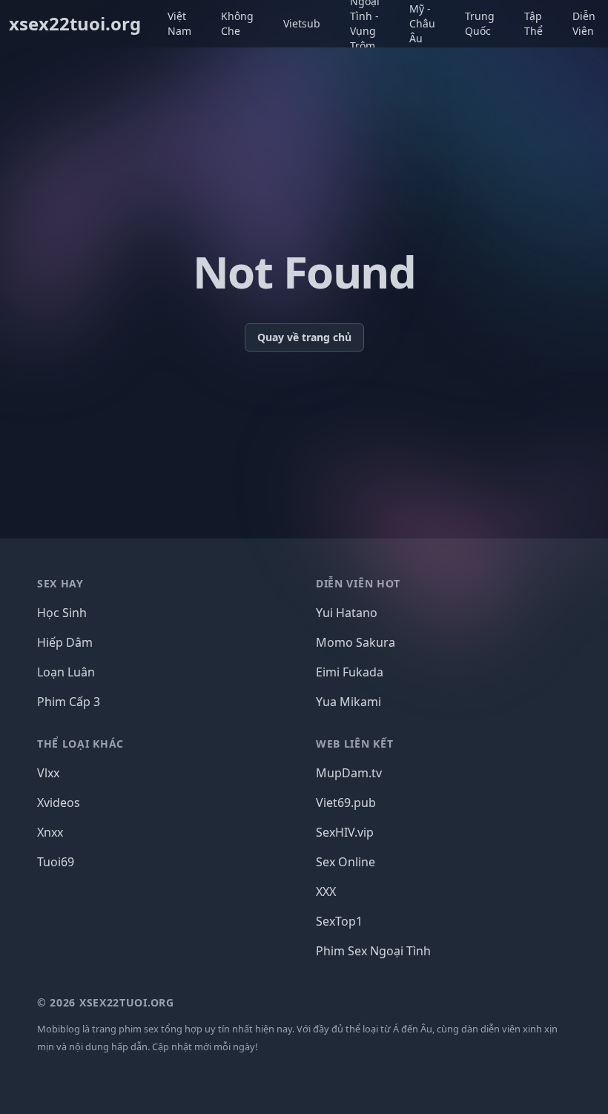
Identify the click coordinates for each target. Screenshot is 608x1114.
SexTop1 (339, 921)
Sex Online (345, 862)
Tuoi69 (55, 862)
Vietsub (301, 23)
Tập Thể (533, 23)
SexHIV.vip (345, 832)
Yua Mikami (348, 701)
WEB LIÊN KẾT (354, 743)
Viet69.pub (346, 802)
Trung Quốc (480, 23)
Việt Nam (179, 23)
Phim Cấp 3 (68, 701)
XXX (326, 891)
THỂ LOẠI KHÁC (80, 743)
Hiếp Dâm (65, 642)
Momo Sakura (355, 642)
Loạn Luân (66, 672)
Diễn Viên (583, 23)
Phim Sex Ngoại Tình (373, 951)
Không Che (237, 23)
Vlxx (48, 773)
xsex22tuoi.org (75, 24)
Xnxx (50, 832)
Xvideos (58, 802)
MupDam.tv (349, 773)
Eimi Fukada (349, 672)
